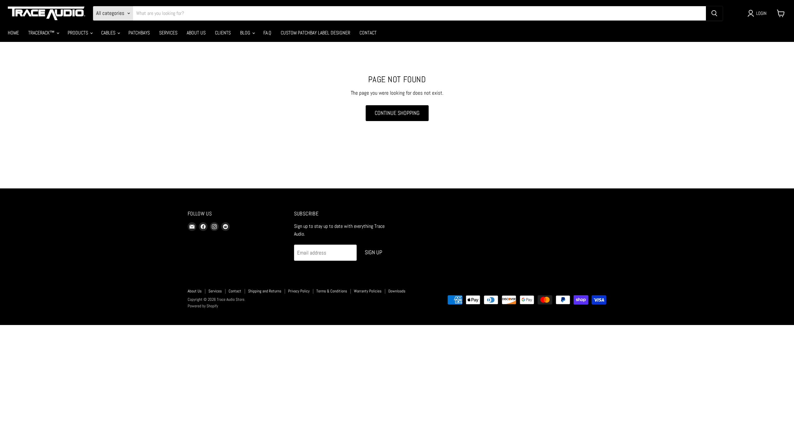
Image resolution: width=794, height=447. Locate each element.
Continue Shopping (397, 112)
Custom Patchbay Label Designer (315, 32)
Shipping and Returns (264, 291)
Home (13, 32)
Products (78, 32)
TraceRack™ (42, 32)
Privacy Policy (299, 291)
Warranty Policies (367, 291)
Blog (246, 32)
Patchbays (139, 32)
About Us (196, 32)
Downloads (396, 291)
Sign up (373, 252)
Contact (368, 32)
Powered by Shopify (203, 306)
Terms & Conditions (331, 291)
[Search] (714, 13)
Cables (109, 32)
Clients (223, 32)
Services (168, 32)
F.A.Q (267, 32)
